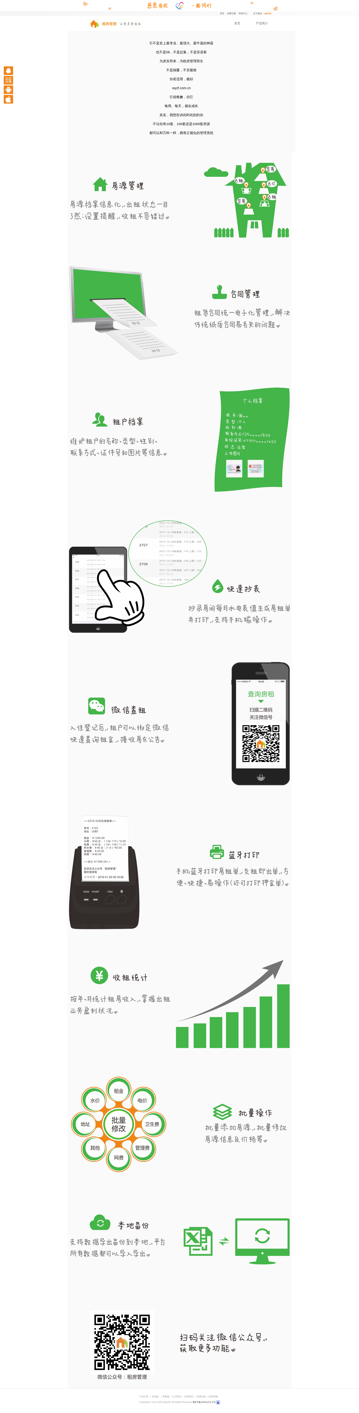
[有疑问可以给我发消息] (13, 70)
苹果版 (166, 1396)
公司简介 (177, 1396)
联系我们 (189, 1396)
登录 (222, 13)
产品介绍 (143, 1396)
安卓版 (155, 1396)
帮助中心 (243, 13)
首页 (237, 23)
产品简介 (262, 23)
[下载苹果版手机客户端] (13, 99)
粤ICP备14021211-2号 (204, 1402)
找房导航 (213, 1396)
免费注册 (231, 13)
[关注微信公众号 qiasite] (13, 80)
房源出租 (201, 1396)
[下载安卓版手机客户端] (13, 89)
